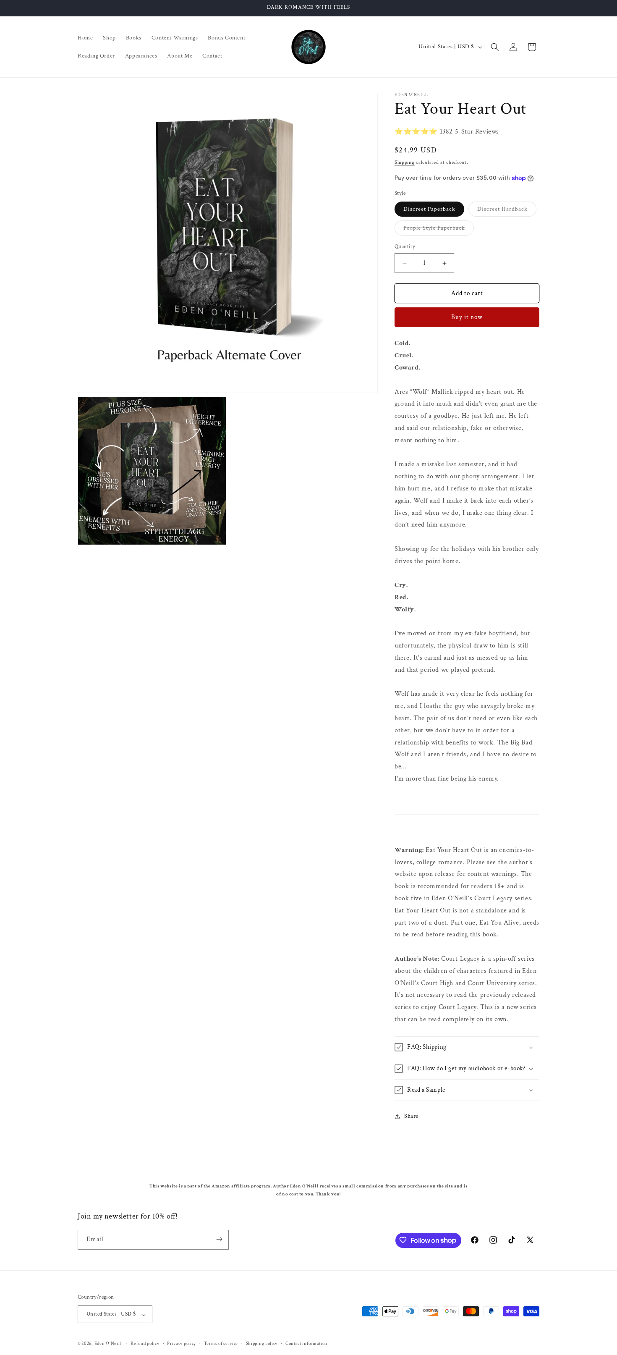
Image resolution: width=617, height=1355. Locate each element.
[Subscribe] (219, 1239)
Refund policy (145, 1344)
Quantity (405, 246)
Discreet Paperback (429, 209)
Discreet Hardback (506, 211)
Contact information (306, 1344)
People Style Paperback (438, 230)
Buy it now (467, 317)
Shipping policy (262, 1344)
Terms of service (221, 1344)
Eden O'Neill (107, 1344)
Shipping (405, 162)
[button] (495, 47)
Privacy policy (181, 1344)
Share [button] (411, 1116)
